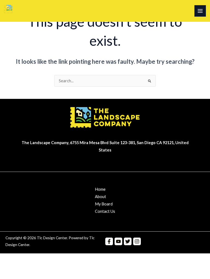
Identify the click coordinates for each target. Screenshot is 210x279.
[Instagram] (137, 241)
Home (100, 189)
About (100, 196)
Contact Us (105, 211)
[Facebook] (109, 241)
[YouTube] (118, 241)
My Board (104, 204)
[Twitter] (128, 241)
